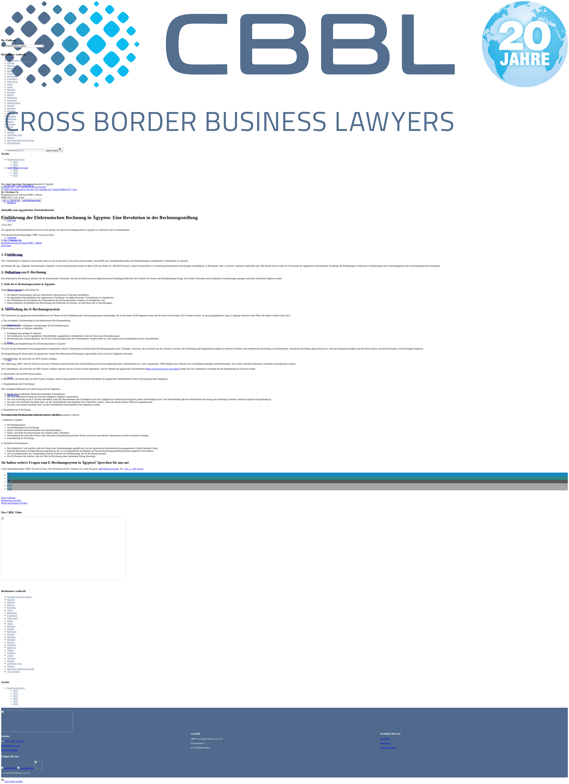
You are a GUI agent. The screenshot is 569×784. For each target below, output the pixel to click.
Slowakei (11, 111)
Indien (10, 84)
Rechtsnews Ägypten (11, 500)
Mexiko (10, 95)
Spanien (11, 113)
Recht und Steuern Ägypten (14, 503)
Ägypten (11, 63)
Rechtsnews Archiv (16, 159)
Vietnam (11, 137)
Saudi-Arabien (13, 103)
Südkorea (11, 119)
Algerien (11, 65)
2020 (15, 170)
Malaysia (11, 89)
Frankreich (12, 79)
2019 (15, 173)
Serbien (10, 105)
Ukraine (10, 132)
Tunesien (11, 129)
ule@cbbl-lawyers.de (31, 200)
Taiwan (10, 121)
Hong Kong (12, 81)
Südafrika (11, 116)
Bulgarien (11, 71)
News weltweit (8, 497)
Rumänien (12, 100)
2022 (15, 165)
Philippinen (12, 97)
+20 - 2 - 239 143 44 (11, 200)
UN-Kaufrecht (13, 143)
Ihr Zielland (6, 46)
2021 (15, 167)
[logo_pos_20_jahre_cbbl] (284, 130)
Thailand (11, 124)
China (10, 73)
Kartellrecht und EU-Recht (19, 60)
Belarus (10, 68)
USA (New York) (14, 135)
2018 (15, 175)
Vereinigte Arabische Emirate (20, 140)
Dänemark (12, 76)
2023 (15, 162)
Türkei (10, 127)
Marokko (11, 92)
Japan (10, 87)
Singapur (11, 108)
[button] (9, 475)
